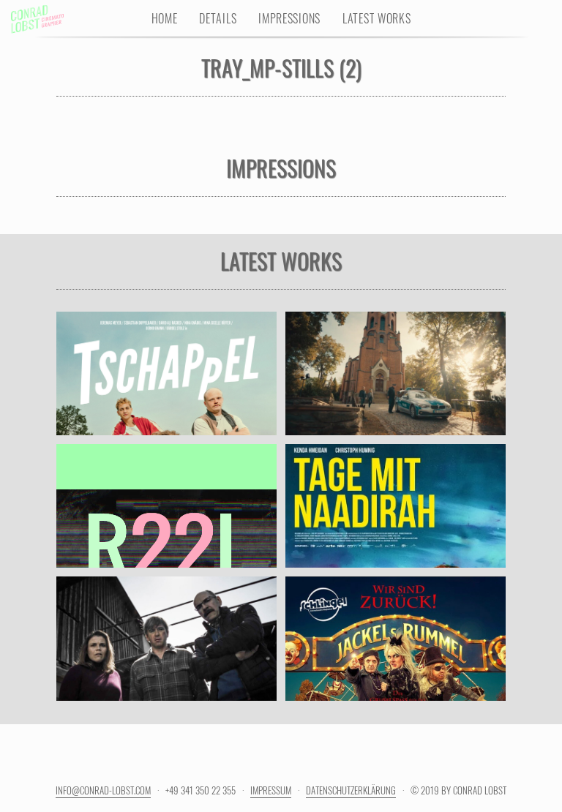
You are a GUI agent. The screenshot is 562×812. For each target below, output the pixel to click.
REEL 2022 (166, 490)
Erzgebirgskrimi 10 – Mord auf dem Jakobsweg (395, 350)
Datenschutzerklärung (351, 790)
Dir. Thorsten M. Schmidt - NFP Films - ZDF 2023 (166, 657)
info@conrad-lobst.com (103, 790)
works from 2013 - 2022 (166, 518)
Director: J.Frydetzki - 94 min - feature (395, 518)
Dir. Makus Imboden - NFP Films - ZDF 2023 (395, 385)
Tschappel (166, 358)
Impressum (270, 790)
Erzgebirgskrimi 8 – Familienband (166, 616)
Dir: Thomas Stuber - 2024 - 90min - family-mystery (396, 657)
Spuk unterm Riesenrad (395, 623)
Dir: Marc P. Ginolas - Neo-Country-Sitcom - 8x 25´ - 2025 (166, 392)
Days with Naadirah (395, 490)
